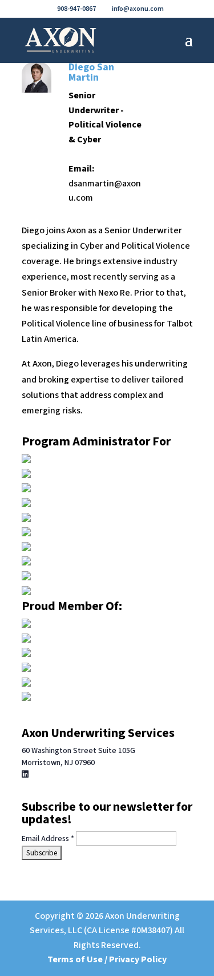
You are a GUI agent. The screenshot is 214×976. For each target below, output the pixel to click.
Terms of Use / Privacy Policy (107, 959)
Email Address (48, 838)
